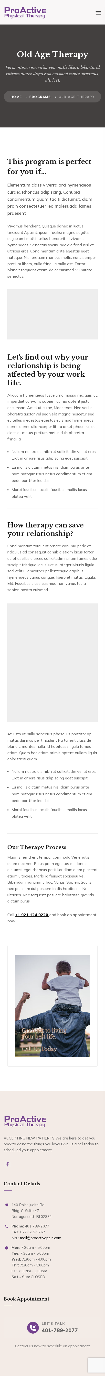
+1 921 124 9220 (32, 914)
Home (16, 97)
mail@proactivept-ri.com (40, 1238)
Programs (40, 97)
